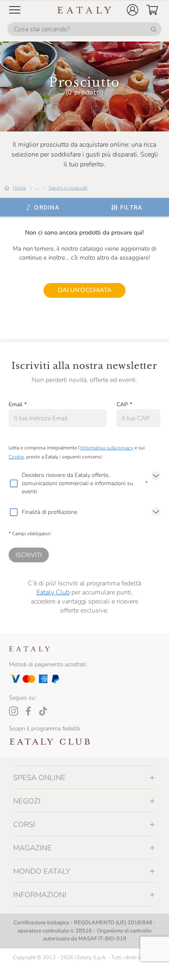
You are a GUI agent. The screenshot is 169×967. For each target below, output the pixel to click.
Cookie (16, 457)
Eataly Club (53, 592)
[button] (132, 10)
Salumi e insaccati (67, 187)
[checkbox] (13, 483)
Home (19, 187)
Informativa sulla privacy (106, 447)
